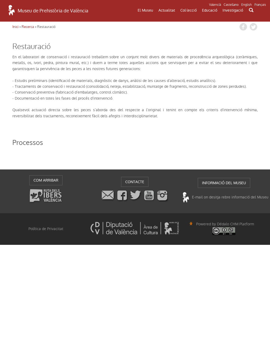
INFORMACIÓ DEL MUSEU (224, 183)
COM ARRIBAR (45, 180)
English (246, 5)
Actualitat (166, 10)
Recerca (28, 27)
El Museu (145, 10)
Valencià (215, 5)
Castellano (231, 5)
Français (260, 5)
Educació (209, 10)
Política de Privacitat (45, 228)
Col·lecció (188, 10)
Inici (15, 27)
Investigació (233, 10)
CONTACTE (134, 181)
